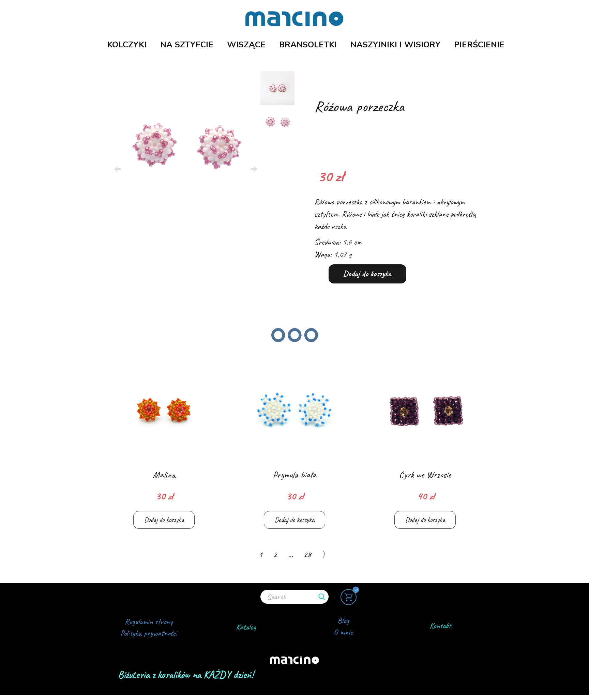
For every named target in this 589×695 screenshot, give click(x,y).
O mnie (343, 632)
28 (307, 554)
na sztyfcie (186, 44)
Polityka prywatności (148, 633)
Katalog (246, 627)
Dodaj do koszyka (367, 273)
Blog (343, 620)
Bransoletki (308, 44)
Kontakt (440, 625)
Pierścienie (479, 44)
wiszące (246, 44)
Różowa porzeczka (359, 106)
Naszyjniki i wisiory (395, 44)
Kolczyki (127, 44)
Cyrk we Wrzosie (425, 474)
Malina (164, 474)
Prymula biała (294, 474)
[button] (117, 169)
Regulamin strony (148, 621)
